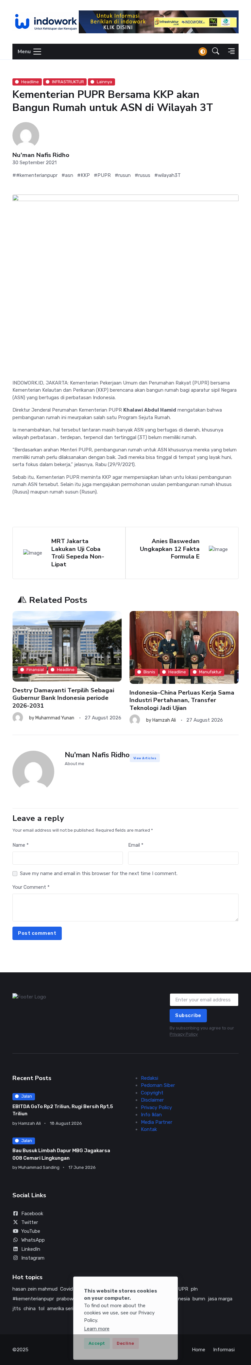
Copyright (152, 1093)
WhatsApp (33, 1240)
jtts (16, 1308)
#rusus (142, 175)
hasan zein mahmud (35, 1289)
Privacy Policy (184, 1034)
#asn (67, 175)
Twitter (29, 1222)
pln (194, 1289)
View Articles (145, 758)
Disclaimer (152, 1100)
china (30, 1308)
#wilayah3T (167, 175)
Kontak (149, 1129)
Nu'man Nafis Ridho (40, 155)
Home (198, 1350)
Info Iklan (151, 1115)
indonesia (179, 1299)
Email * (135, 845)
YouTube (30, 1231)
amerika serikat (63, 1308)
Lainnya (104, 81)
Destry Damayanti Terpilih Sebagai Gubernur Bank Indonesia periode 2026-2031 (63, 698)
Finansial (35, 669)
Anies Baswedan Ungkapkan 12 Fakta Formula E (170, 549)
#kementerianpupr (33, 1299)
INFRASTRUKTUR (68, 81)
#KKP (83, 175)
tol (41, 1308)
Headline (30, 81)
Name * (20, 845)
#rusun (123, 175)
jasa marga (220, 1299)
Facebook (32, 1213)
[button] (215, 51)
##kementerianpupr (35, 175)
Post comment (37, 933)
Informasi (224, 1350)
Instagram (32, 1258)
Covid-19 (70, 1289)
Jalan (26, 1096)
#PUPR (102, 175)
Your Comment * (31, 887)
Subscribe (188, 1015)
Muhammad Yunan (54, 718)
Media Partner (156, 1122)
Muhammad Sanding (38, 1167)
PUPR (181, 1289)
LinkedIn (30, 1249)
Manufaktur (210, 671)
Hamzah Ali (164, 720)
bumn (198, 1299)
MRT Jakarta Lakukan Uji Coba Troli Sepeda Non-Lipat (77, 552)
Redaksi (149, 1078)
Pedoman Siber (158, 1085)
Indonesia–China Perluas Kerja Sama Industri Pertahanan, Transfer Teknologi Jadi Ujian (181, 700)
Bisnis (149, 671)
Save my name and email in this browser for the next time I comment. (98, 873)
